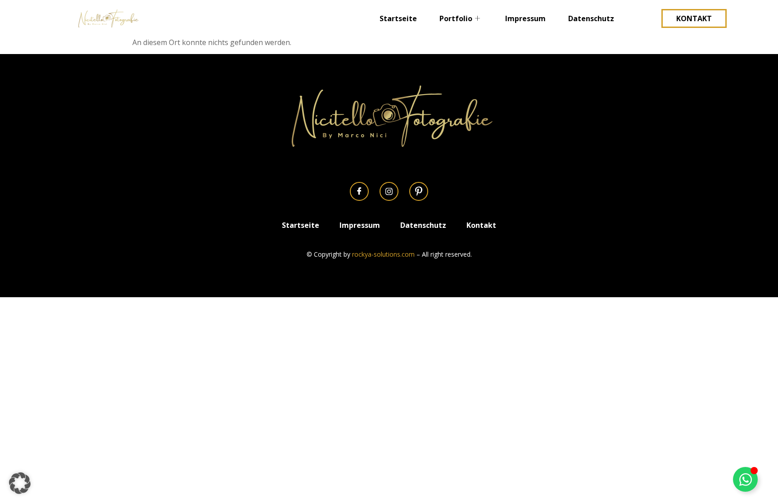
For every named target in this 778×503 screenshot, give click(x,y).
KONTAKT (694, 18)
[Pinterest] (418, 191)
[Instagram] (389, 191)
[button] (20, 483)
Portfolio (455, 18)
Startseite (398, 18)
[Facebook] (359, 191)
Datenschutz (591, 18)
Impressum (525, 18)
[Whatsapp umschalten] (745, 479)
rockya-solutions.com (383, 254)
